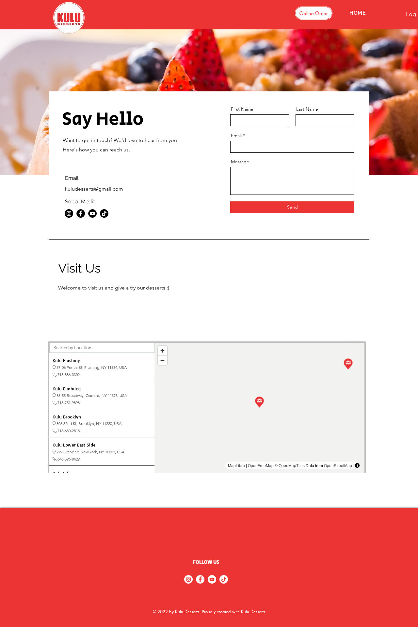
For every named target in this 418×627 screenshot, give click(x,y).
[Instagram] (69, 213)
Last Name (307, 109)
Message (240, 161)
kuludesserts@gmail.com (94, 189)
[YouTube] (92, 213)
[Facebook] (80, 213)
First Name (242, 109)
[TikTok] (104, 213)
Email (236, 135)
